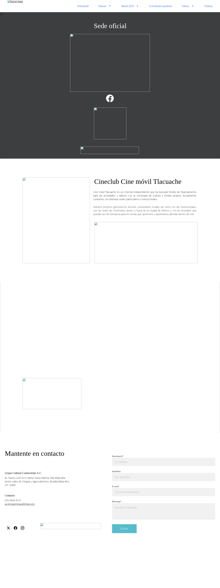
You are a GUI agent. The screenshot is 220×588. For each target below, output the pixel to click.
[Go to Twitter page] (8, 528)
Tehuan (102, 6)
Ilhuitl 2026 (127, 6)
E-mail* (115, 486)
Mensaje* (117, 501)
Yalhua (185, 6)
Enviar (124, 528)
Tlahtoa (208, 6)
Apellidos (116, 471)
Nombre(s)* (118, 456)
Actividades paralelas (160, 6)
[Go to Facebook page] (110, 98)
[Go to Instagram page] (22, 528)
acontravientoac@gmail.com (20, 504)
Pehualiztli (83, 6)
